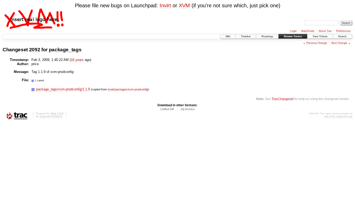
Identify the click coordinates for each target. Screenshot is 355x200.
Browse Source (293, 36)
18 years (77, 60)
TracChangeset (282, 99)
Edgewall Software (51, 116)
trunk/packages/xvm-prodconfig (128, 89)
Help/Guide (307, 30)
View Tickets (320, 36)
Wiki (228, 36)
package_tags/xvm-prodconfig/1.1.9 (63, 89)
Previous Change (316, 42)
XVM (184, 5)
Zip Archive (188, 109)
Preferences (343, 30)
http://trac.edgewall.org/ (338, 116)
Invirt (165, 5)
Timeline (246, 36)
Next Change (339, 42)
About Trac (325, 30)
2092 (34, 49)
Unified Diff (167, 109)
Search (342, 36)
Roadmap (267, 36)
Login (293, 30)
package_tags (65, 49)
